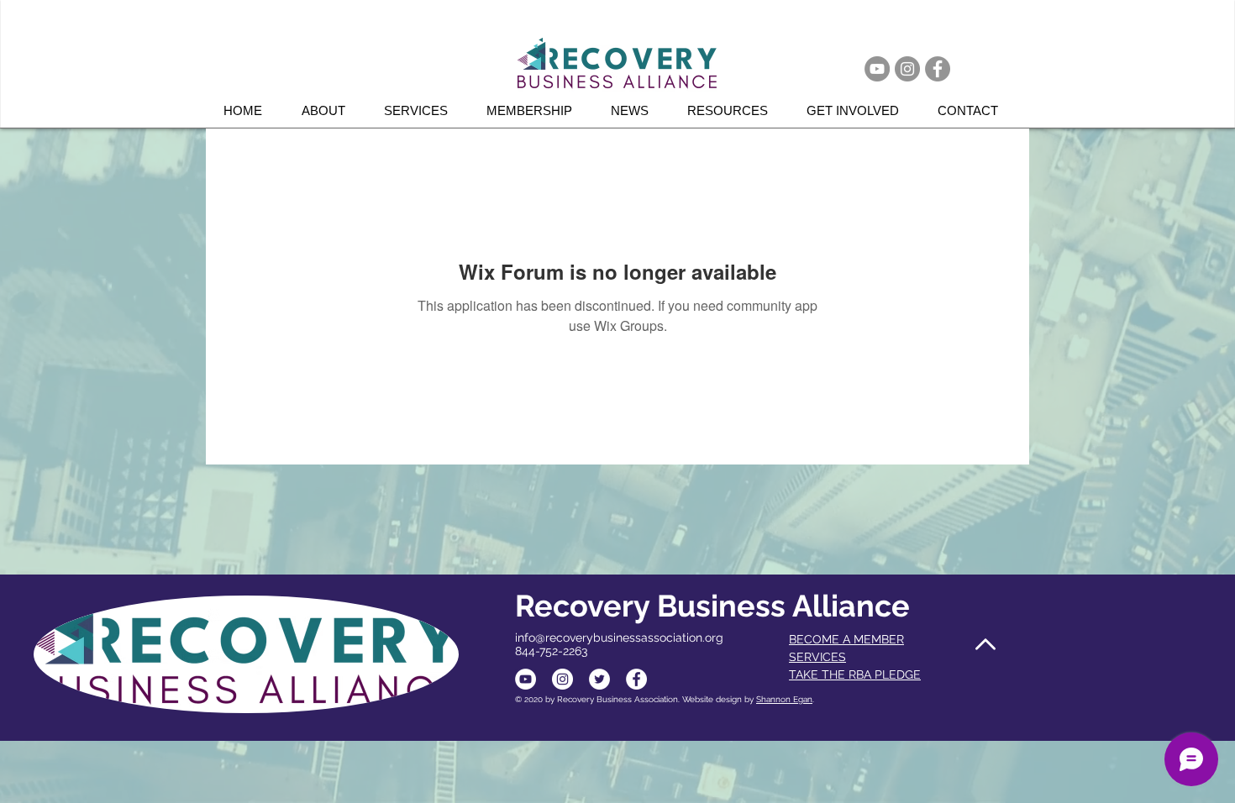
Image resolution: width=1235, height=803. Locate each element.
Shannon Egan (784, 699)
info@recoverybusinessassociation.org (619, 637)
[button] (422, 110)
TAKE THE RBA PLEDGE (855, 674)
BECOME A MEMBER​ (846, 639)
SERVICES (817, 657)
